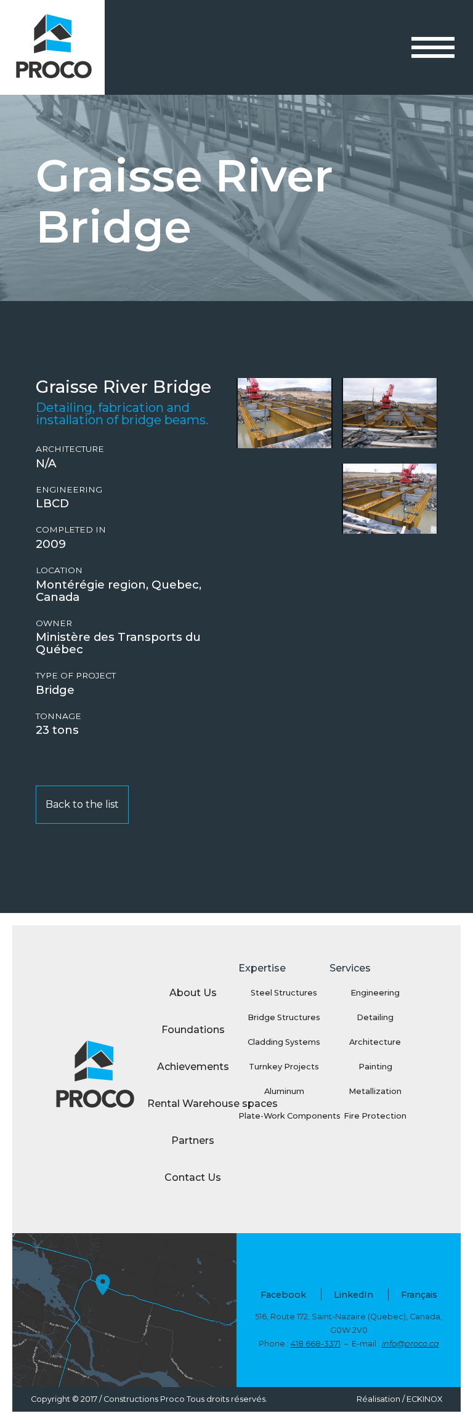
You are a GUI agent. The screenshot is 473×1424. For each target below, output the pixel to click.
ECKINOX (424, 1399)
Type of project (76, 675)
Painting (375, 1066)
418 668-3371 (316, 1343)
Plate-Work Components (283, 1115)
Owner (54, 623)
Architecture (70, 449)
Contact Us (192, 1177)
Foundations (193, 1030)
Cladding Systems (284, 1042)
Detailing (375, 1017)
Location (59, 570)
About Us (193, 993)
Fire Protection (375, 1115)
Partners (192, 1140)
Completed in (71, 529)
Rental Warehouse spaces (192, 1103)
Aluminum (284, 1091)
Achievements (193, 1066)
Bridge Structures (284, 1017)
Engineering (69, 489)
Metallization (375, 1091)
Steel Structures (284, 992)
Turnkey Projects (284, 1066)
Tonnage (58, 716)
